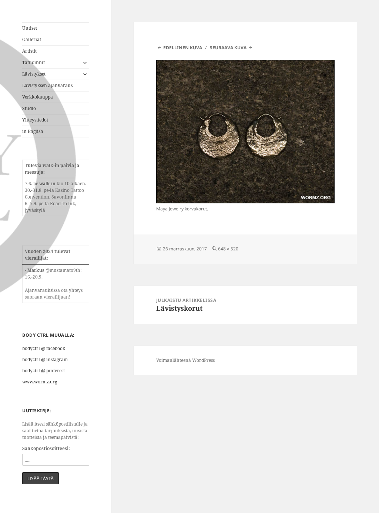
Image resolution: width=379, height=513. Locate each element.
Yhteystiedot (35, 120)
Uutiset (29, 28)
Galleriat (31, 39)
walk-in (47, 183)
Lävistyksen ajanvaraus (47, 85)
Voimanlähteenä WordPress (185, 360)
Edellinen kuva (182, 47)
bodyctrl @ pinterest (43, 370)
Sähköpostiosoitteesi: (46, 448)
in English (32, 131)
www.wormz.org (39, 382)
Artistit (29, 51)
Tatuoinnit (33, 62)
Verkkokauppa (37, 97)
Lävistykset (34, 74)
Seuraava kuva (228, 47)
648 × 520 (228, 249)
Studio (29, 108)
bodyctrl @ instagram (45, 359)
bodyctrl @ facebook (43, 348)
